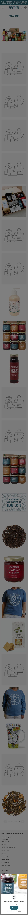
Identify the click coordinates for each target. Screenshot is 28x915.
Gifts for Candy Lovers (14, 669)
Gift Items (14, 603)
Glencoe (14, 736)
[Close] (25, 876)
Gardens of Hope (14, 436)
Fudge (14, 402)
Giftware (14, 703)
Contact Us (4, 873)
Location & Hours (6, 856)
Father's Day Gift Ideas (14, 35)
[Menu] (2, 7)
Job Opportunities (6, 865)
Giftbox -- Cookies (14, 636)
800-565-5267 (12, 847)
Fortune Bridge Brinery (14, 235)
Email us (3, 844)
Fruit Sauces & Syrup (14, 369)
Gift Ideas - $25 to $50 (14, 536)
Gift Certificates (14, 502)
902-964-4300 (5, 847)
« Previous (5, 821)
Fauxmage (14, 101)
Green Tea (14, 803)
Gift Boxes (14, 469)
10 (19, 821)
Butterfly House (5, 862)
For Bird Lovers (14, 168)
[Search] (22, 8)
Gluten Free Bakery (14, 770)
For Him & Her (14, 202)
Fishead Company (14, 135)
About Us (4, 854)
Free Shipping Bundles (14, 335)
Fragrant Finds (14, 302)
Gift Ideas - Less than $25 (14, 569)
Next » (22, 821)
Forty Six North (14, 268)
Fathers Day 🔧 (14, 68)
